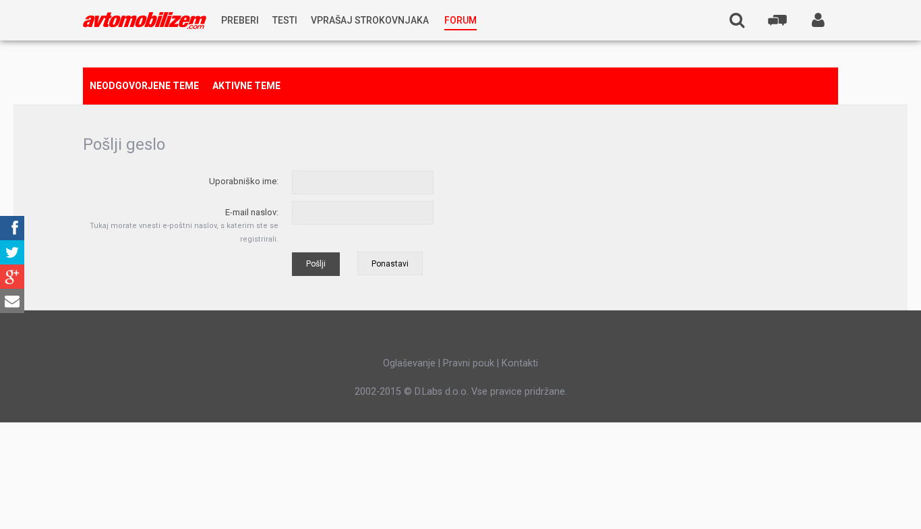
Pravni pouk (468, 363)
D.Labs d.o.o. (442, 391)
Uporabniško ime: (243, 181)
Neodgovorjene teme (144, 85)
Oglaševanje (409, 363)
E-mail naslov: (251, 212)
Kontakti (520, 363)
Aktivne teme (246, 85)
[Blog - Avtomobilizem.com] (144, 20)
